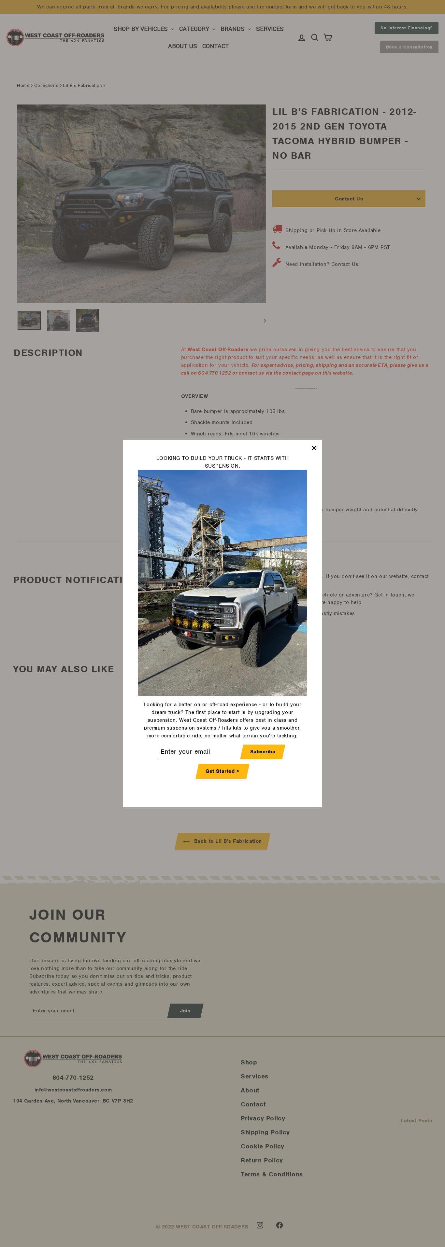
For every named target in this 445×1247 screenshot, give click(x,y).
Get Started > (222, 771)
